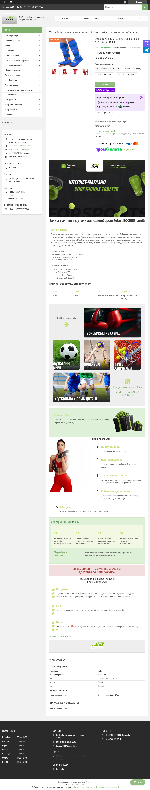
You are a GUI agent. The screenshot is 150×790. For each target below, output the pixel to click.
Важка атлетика (11, 50)
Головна (65, 18)
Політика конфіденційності (107, 787)
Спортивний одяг (12, 109)
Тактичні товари (11, 85)
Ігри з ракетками (12, 55)
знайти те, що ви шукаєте (127, 393)
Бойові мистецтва (12, 40)
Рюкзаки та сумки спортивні (17, 60)
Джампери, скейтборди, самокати (19, 90)
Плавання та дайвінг (14, 65)
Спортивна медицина (14, 104)
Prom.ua (89, 782)
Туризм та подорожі (13, 75)
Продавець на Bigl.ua (75, 785)
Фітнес (8, 45)
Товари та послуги (91, 18)
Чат (140, 782)
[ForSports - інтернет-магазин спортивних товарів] (9, 18)
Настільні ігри (11, 80)
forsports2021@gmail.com (20, 149)
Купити (105, 84)
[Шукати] (145, 7)
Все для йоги (10, 100)
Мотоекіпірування (12, 70)
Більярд (8, 114)
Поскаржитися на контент (84, 787)
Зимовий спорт (11, 95)
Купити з (100, 90)
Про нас (120, 18)
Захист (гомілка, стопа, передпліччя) (74, 32)
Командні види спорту (14, 36)
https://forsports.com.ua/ (19, 145)
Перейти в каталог (60, 554)
